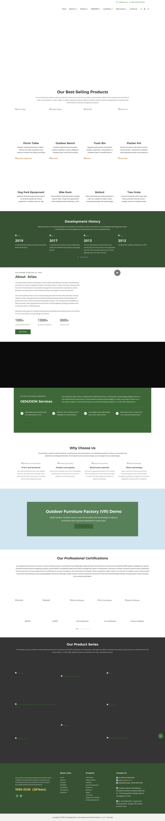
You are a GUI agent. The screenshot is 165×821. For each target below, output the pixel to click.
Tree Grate (134, 192)
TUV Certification (110, 621)
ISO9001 (55, 621)
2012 (122, 241)
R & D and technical (31, 467)
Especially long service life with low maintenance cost (36, 413)
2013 (88, 241)
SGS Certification (82, 621)
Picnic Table (31, 143)
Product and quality (65, 467)
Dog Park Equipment (31, 192)
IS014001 (27, 621)
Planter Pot (134, 143)
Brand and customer (99, 467)
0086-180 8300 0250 (138, 2)
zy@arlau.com (127, 780)
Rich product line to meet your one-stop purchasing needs (131, 413)
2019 (19, 241)
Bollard (99, 192)
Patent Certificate (137, 621)
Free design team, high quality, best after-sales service (99, 413)
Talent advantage (134, 467)
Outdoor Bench (65, 143)
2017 (53, 241)
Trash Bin (100, 143)
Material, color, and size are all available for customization (67, 413)
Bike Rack (65, 192)
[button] (79, 257)
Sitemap (109, 817)
